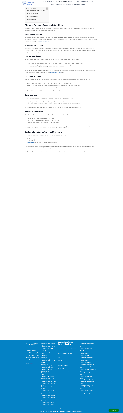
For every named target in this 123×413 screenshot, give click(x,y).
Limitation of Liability (33, 16)
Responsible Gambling (55, 72)
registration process (44, 41)
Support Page (30, 142)
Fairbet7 (32, 363)
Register (91, 1)
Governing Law (32, 17)
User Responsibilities (33, 14)
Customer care (84, 1)
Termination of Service (33, 19)
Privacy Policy (50, 1)
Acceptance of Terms (33, 12)
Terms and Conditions (61, 1)
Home (44, 1)
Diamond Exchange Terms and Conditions (36, 10)
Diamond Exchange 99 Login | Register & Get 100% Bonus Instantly (68, 4)
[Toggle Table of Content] (46, 8)
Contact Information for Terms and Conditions (38, 20)
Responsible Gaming (73, 1)
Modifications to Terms (33, 13)
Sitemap (62, 408)
